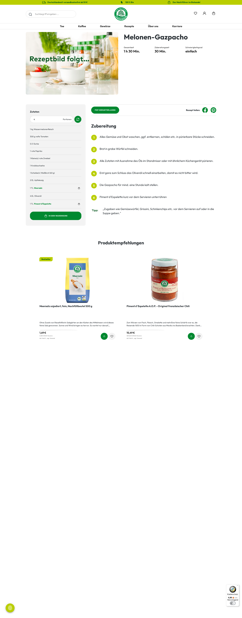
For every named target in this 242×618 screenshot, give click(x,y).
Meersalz (38, 188)
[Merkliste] (195, 12)
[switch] (233, 603)
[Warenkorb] (213, 13)
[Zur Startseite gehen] (121, 14)
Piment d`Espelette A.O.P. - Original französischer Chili (158, 306)
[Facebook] (205, 110)
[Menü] (237, 586)
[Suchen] (30, 13)
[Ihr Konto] (204, 12)
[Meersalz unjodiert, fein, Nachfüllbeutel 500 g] (77, 280)
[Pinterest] (213, 110)
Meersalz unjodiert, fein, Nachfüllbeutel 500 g (65, 306)
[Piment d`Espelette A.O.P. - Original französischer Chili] (165, 280)
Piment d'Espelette (42, 204)
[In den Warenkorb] (79, 188)
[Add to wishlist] (111, 336)
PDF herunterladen (105, 110)
